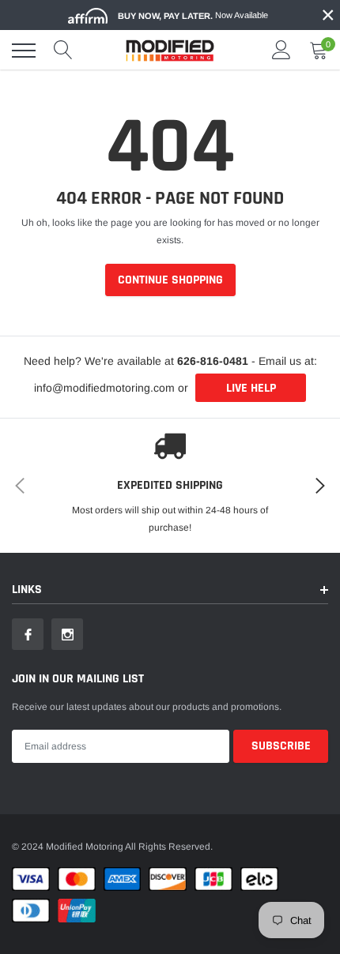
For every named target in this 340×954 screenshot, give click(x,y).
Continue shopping (170, 280)
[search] (63, 50)
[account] (281, 50)
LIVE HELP (251, 388)
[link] (27, 634)
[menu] (24, 50)
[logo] (170, 50)
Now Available (193, 15)
